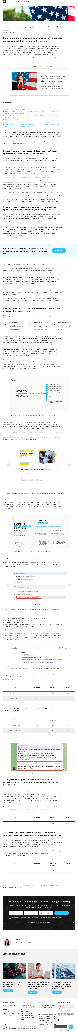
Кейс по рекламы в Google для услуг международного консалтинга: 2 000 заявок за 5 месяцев (33, 27)
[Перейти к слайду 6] (42, 604)
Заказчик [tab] (28, 66)
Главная (5, 25)
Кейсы (12, 25)
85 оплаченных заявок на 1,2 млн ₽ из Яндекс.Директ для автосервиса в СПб (14, 984)
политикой (62, 1011)
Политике (33, 1028)
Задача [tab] (35, 66)
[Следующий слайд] (69, 464)
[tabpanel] (39, 82)
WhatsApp (5, 1007)
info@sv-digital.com (10, 1011)
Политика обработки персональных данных (39, 924)
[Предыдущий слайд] (8, 464)
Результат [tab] (49, 66)
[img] (72, 1014)
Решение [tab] (42, 66)
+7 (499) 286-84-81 (23, 1)
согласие (64, 1009)
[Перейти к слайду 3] (38, 604)
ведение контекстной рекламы (18, 885)
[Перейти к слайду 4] (39, 604)
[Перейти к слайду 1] (35, 604)
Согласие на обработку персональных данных (39, 922)
